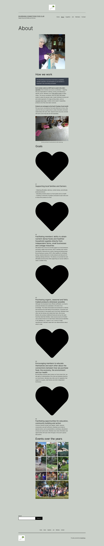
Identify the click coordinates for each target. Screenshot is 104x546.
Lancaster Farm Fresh (41, 101)
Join (73, 17)
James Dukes (64, 468)
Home (58, 17)
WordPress (82, 538)
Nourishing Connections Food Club (31, 16)
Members (77, 17)
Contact (84, 17)
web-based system (57, 93)
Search (20, 515)
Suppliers (68, 17)
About (62, 17)
